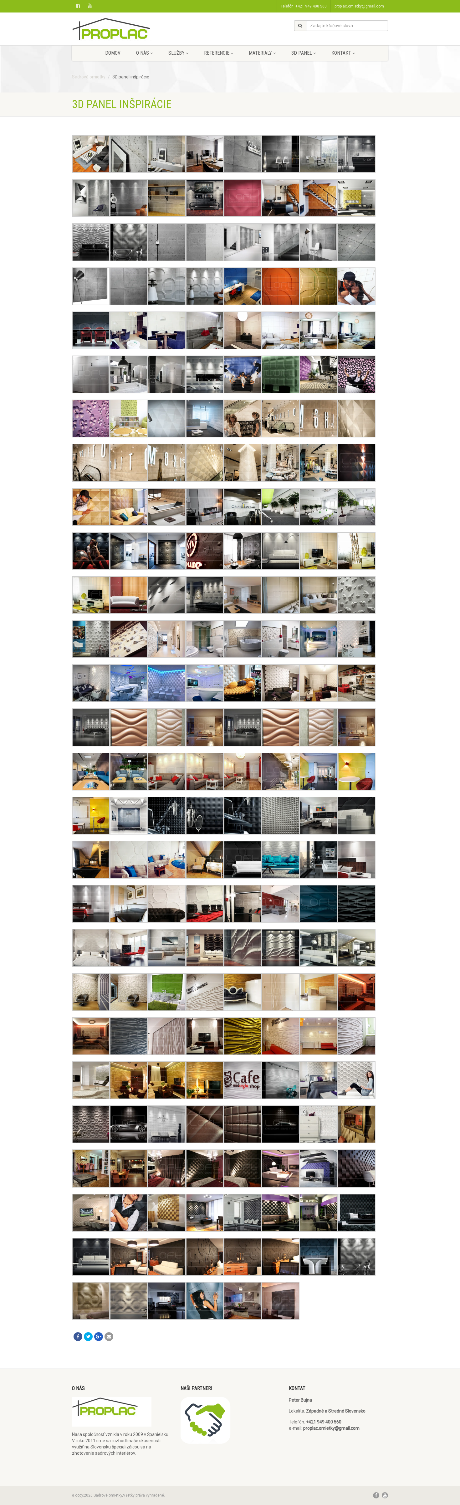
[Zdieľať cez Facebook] (78, 1336)
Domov (112, 53)
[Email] (109, 1336)
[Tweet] (88, 1336)
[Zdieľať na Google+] (98, 1336)
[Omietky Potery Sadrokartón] (121, 32)
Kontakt (341, 53)
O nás (142, 53)
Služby (176, 53)
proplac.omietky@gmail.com (359, 6)
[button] (91, 154)
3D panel (301, 53)
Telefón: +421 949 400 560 (304, 6)
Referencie (216, 53)
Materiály (260, 53)
